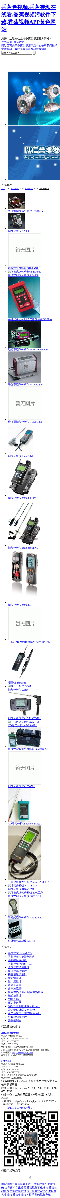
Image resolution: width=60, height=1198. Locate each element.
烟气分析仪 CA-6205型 (21, 786)
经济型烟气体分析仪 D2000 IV (26, 210)
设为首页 (6, 42)
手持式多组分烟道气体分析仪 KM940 (30, 319)
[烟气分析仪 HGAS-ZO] (22, 885)
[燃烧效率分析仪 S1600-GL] (24, 265)
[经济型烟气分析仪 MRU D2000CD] (24, 347)
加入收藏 (19, 42)
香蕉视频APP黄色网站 (21, 956)
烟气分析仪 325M (18, 689)
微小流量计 (14, 981)
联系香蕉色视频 (26, 49)
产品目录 (15, 188)
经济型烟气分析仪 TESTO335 (25, 421)
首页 (3, 188)
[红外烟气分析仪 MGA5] (15, 938)
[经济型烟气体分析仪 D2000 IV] (16, 208)
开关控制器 (14, 1020)
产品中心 (36, 45)
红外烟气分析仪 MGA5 (21, 940)
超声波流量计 (16, 988)
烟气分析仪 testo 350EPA (22, 497)
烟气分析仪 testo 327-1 (21, 604)
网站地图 (6, 1184)
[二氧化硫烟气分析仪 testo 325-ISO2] (24, 879)
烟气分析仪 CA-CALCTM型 (24, 718)
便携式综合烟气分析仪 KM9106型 (28, 749)
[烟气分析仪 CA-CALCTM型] (24, 715)
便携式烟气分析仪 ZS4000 (23, 275)
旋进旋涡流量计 (17, 970)
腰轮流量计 (14, 978)
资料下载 (12, 49)
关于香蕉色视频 (21, 45)
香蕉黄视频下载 (22, 1194)
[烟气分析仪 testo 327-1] (24, 602)
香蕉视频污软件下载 (20, 963)
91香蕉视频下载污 (22, 1184)
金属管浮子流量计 (18, 967)
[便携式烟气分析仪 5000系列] (25, 892)
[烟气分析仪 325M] (19, 686)
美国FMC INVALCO (20, 953)
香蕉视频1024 (18, 1191)
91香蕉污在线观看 (15, 1187)
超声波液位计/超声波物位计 (24, 1013)
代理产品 (29, 188)
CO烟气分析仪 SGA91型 (22, 725)
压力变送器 (14, 1002)
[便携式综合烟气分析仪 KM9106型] (24, 746)
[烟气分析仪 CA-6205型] (24, 783)
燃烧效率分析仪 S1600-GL (23, 268)
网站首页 (6, 45)
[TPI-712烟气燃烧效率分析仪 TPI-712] (24, 639)
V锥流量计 (14, 999)
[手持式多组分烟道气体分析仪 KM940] (24, 316)
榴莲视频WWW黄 (37, 1191)
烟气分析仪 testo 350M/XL (23, 547)
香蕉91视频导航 (41, 1194)
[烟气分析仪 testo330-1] (20, 453)
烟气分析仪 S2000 (18, 231)
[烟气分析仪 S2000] (16, 228)
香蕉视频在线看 (17, 960)
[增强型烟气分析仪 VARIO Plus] (24, 382)
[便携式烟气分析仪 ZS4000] (24, 271)
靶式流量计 (14, 995)
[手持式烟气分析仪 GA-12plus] (13, 915)
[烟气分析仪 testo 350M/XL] (24, 545)
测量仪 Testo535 (17, 682)
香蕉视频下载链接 (37, 1187)
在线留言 (41, 49)
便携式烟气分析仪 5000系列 (24, 896)
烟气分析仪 (44, 188)
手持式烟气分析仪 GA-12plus (25, 917)
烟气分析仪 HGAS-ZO (21, 889)
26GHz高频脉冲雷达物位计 (24, 1006)
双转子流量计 (16, 985)
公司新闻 (46, 45)
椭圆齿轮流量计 (17, 974)
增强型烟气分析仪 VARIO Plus (26, 384)
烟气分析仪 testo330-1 (20, 456)
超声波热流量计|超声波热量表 (25, 992)
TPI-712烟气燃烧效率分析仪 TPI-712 (29, 642)
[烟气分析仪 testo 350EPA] (24, 495)
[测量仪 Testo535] (22, 680)
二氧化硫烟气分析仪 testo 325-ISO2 (28, 882)
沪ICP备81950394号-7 (19, 1107)
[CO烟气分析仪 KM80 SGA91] (19, 821)
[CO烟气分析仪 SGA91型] (23, 721)
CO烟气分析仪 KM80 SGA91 (25, 823)
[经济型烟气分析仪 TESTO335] (24, 419)
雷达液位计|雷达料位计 (21, 1009)
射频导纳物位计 (17, 1016)
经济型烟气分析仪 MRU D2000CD (28, 349)
